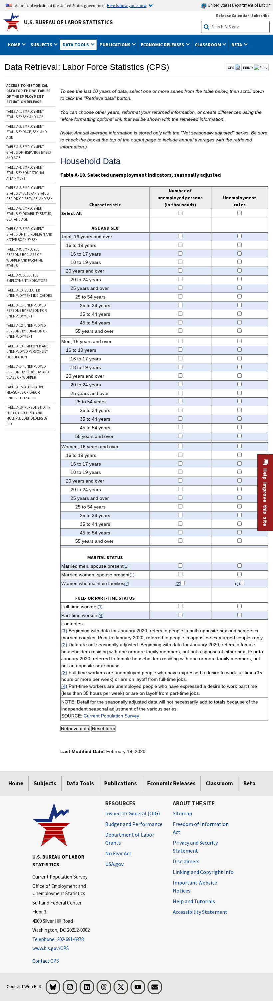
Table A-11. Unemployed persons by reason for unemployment (26, 310)
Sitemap (182, 813)
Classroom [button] (208, 45)
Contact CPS (45, 961)
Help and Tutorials (194, 901)
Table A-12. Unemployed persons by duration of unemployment (27, 331)
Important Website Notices (195, 886)
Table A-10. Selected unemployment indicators (29, 293)
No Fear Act (118, 853)
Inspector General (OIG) (132, 813)
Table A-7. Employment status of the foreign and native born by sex (29, 234)
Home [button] (14, 45)
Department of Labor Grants (129, 838)
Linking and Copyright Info (203, 872)
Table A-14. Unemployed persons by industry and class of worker (27, 372)
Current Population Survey (111, 715)
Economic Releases (171, 783)
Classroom (219, 783)
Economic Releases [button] (163, 45)
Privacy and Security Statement (195, 846)
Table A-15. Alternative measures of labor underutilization (25, 392)
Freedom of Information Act (201, 828)
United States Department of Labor (238, 5)
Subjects (45, 783)
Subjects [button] (42, 45)
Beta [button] (237, 45)
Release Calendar (232, 15)
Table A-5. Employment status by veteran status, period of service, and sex (29, 193)
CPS (231, 67)
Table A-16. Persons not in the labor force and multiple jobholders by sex (28, 415)
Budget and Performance (133, 824)
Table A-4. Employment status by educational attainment (25, 173)
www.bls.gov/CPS (50, 948)
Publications (120, 783)
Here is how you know (126, 5)
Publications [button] (116, 45)
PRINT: (248, 67)
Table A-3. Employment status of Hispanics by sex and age (28, 152)
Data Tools (80, 783)
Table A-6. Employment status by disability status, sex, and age (29, 214)
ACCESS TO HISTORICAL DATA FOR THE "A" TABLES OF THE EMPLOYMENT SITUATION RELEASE (28, 93)
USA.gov (114, 864)
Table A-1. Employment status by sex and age (25, 114)
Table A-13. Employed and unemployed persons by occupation (27, 351)
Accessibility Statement (200, 911)
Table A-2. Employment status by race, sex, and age (26, 132)
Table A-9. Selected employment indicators (26, 278)
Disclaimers (186, 861)
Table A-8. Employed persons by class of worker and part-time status (24, 257)
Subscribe (260, 15)
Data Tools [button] (76, 45)
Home (15, 783)
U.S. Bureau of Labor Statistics (68, 22)
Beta (249, 783)
